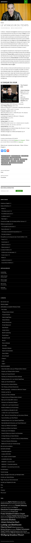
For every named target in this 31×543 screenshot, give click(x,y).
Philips (22, 527)
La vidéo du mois (5, 216)
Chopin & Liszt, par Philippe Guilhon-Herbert (11, 397)
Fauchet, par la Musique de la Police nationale (11, 376)
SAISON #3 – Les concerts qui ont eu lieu (10, 466)
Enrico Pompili (5, 356)
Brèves (2, 208)
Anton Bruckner (21, 502)
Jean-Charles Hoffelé (17, 28)
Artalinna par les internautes (7, 252)
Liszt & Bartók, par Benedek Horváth (9, 410)
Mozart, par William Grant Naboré (9, 425)
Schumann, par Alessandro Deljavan (9, 402)
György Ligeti (25, 155)
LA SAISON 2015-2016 (6, 459)
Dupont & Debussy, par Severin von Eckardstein (12, 433)
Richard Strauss (5, 529)
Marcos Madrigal (6, 343)
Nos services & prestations (7, 446)
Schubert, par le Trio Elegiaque (8, 430)
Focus (2, 22)
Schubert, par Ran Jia (6, 392)
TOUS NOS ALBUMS (5, 366)
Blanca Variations (6, 155)
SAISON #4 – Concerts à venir (8, 461)
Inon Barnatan (5, 157)
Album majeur (4, 279)
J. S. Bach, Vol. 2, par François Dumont (9, 412)
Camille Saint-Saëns (11, 505)
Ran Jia (3, 340)
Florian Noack (5, 335)
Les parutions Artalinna (6, 262)
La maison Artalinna (5, 249)
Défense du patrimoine (6, 224)
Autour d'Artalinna (5, 205)
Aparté (10, 503)
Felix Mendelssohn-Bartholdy (6, 511)
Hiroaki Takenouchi (6, 325)
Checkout (3, 490)
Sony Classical (23, 531)
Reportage (3, 218)
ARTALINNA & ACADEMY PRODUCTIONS (10, 306)
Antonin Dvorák (5, 503)
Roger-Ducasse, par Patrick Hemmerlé (9, 479)
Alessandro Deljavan (6, 348)
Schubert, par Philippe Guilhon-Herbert (10, 371)
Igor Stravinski (17, 517)
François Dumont (6, 314)
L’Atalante (16, 159)
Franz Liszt (14, 511)
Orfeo (13, 527)
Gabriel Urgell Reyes (6, 317)
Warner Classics (15, 532)
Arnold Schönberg (15, 503)
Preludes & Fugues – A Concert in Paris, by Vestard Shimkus (14, 438)
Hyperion (11, 517)
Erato (20, 509)
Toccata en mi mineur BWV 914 (16, 162)
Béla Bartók (4, 505)
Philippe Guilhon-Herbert (8, 312)
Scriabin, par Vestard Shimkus (7, 477)
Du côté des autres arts (6, 213)
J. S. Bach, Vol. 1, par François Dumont (9, 405)
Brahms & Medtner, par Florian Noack (9, 407)
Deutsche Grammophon (10, 509)
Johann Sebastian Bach (15, 157)
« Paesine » (3, 358)
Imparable (3, 287)
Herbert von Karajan (4, 517)
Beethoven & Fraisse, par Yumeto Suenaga (10, 443)
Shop (2, 485)
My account (3, 492)
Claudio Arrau (8, 507)
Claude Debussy (21, 505)
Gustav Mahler (12, 516)
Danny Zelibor (5, 353)
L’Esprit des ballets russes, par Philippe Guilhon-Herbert (13, 368)
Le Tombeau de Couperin (7, 159)
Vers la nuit (3, 283)
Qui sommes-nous (5, 301)
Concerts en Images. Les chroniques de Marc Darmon (12, 221)
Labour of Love (4, 276)
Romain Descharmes (6, 322)
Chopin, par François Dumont (8, 374)
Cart (2, 487)
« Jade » (3, 361)
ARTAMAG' (4, 2)
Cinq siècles (4, 176)
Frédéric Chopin (19, 514)
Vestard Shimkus (6, 319)
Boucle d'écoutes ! (5, 229)
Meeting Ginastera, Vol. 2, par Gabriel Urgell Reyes (12, 420)
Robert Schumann (22, 529)
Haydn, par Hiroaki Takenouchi (8, 381)
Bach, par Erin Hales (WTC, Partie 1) (9, 399)
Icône (5, 171)
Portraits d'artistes (5, 234)
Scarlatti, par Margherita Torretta (8, 482)
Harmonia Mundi (22, 516)
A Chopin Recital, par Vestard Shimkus (10, 435)
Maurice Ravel (24, 159)
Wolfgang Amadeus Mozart (12, 535)
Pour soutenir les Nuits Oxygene (8, 456)
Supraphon (3, 532)
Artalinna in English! (5, 203)
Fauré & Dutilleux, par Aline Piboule (9, 417)
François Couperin (16, 155)
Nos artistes (4, 309)
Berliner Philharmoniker (22, 503)
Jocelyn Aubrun (5, 330)
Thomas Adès (5, 162)
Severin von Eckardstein (7, 350)
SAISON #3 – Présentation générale (9, 464)
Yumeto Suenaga (4, 472)
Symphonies (8, 532)
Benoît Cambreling (6, 332)
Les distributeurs (4, 469)
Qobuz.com (21, 141)
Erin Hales (4, 345)
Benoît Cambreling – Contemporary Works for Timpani (13, 389)
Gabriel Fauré (4, 516)
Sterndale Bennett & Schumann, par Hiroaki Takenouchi (13, 423)
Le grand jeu (3, 272)
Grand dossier (4, 242)
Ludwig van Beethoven (11, 524)
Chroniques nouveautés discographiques (10, 231)
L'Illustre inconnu (5, 244)
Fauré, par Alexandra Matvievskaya (9, 441)
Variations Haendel (6, 164)
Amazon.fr (23, 140)
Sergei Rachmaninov (15, 531)
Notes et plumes (5, 247)
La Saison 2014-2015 (6, 454)
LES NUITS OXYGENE (5, 448)
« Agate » (3, 363)
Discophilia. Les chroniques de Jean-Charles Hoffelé (12, 236)
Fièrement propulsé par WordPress (7, 541)
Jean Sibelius (23, 517)
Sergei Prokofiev (5, 531)
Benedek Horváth (6, 337)
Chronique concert (5, 211)
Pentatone (16, 140)
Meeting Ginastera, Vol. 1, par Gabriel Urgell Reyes (12, 379)
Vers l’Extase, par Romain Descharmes (9, 386)
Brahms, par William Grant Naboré (9, 428)
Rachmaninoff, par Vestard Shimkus (9, 384)
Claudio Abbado (3, 507)
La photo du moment (6, 260)
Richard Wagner (13, 529)
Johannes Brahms (8, 519)
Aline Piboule (5, 327)
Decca (16, 507)
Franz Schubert (7, 513)
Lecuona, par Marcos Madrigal (8, 394)
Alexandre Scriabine (4, 502)
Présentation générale (6, 451)
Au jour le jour (4, 255)
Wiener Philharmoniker (25, 532)
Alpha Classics (12, 502)
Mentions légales (4, 304)
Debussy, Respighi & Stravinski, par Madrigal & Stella (12, 474)
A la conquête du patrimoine (7, 226)
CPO (13, 507)
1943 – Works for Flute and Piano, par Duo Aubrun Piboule (14, 415)
